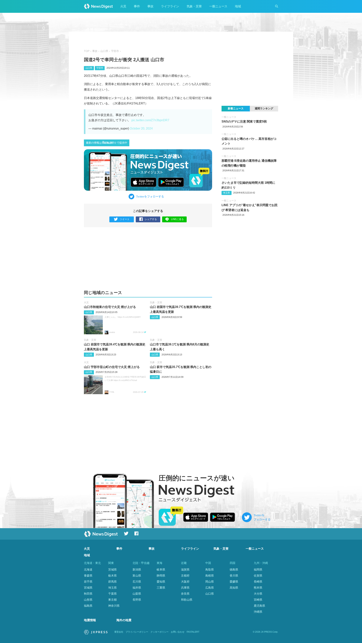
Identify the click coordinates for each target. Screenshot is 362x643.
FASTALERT (193, 632)
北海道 (88, 569)
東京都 (112, 599)
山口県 (104, 51)
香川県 (234, 575)
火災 (123, 6)
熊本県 (258, 587)
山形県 (88, 599)
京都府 (185, 575)
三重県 (161, 587)
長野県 (137, 599)
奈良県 (185, 593)
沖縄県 (258, 611)
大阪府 (185, 581)
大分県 (258, 593)
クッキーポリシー (159, 632)
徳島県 (234, 569)
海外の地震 (123, 620)
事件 (137, 6)
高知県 (234, 587)
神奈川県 (114, 605)
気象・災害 (194, 6)
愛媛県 (234, 581)
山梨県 (137, 593)
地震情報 (90, 620)
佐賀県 (258, 575)
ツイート (125, 219)
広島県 (209, 587)
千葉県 (112, 593)
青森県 (88, 575)
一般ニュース (218, 6)
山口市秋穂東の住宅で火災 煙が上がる (110, 307)
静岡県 (161, 575)
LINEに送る (177, 219)
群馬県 (112, 581)
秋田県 (88, 593)
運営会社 (118, 632)
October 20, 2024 (141, 128)
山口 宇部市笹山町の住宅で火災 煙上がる (112, 367)
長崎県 (258, 581)
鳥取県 (209, 569)
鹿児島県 (259, 605)
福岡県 (258, 569)
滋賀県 (185, 569)
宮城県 (88, 587)
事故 (150, 6)
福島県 (88, 605)
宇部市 (115, 51)
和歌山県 (186, 599)
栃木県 (112, 575)
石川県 (137, 581)
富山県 (137, 575)
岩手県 (88, 581)
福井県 (137, 587)
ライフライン (170, 6)
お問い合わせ (177, 632)
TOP (86, 51)
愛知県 (161, 581)
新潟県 (137, 569)
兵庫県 (185, 587)
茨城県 (112, 569)
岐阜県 (161, 569)
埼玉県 (226, 192)
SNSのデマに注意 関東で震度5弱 (244, 121)
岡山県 (209, 581)
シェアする (151, 219)
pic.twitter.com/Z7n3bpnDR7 (150, 120)
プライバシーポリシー (137, 632)
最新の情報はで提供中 (106, 142)
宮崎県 (258, 599)
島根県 (209, 575)
